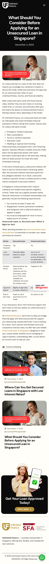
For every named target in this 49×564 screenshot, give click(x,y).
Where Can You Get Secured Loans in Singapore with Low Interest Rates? (24, 390)
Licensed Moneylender (16, 382)
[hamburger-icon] (44, 5)
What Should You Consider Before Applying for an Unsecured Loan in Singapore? (23, 442)
